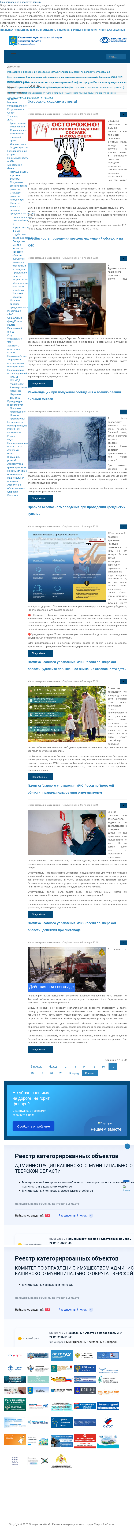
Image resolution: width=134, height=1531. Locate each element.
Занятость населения (13, 347)
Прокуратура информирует (15, 402)
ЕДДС (10, 439)
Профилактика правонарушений (15, 371)
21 (60, 1073)
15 (93, 1066)
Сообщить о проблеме (33, 1126)
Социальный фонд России (14, 319)
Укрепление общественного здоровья (15, 488)
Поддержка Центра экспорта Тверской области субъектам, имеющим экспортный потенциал (19, 255)
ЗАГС (10, 342)
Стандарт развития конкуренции (17, 196)
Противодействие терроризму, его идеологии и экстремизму (15, 361)
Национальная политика (15, 479)
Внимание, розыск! (13, 458)
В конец (90, 1073)
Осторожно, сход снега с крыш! (52, 101)
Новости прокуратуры (17, 416)
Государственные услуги (15, 152)
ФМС (10, 314)
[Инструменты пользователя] (123, 114)
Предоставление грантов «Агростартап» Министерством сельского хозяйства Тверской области (22, 284)
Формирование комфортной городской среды (18, 135)
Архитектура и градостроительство (15, 465)
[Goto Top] (127, 1147)
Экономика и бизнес (14, 166)
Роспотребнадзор (15, 425)
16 (103, 1066)
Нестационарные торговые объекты (20, 175)
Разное (11, 436)
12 (64, 1066)
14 (84, 1066)
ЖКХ (10, 119)
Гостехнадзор (15, 422)
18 (32, 1073)
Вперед (74, 1073)
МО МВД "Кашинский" (17, 381)
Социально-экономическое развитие (18, 185)
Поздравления (15, 109)
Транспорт (13, 116)
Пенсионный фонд (14, 329)
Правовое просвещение (18, 409)
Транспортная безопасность (18, 124)
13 (74, 1066)
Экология (12, 495)
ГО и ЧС (12, 352)
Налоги (11, 324)
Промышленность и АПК (15, 159)
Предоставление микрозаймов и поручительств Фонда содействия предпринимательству (25, 227)
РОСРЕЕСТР (14, 429)
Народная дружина (15, 395)
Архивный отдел (13, 451)
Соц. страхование (14, 336)
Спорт (10, 112)
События (12, 98)
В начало (36, 1066)
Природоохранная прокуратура (15, 444)
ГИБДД (14, 376)
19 (41, 1073)
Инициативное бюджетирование (20, 145)
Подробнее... (39, 383)
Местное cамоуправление (15, 103)
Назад (53, 1066)
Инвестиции (14, 310)
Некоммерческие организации (15, 472)
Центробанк (14, 432)
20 (51, 1073)
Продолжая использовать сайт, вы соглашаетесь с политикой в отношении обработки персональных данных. (62, 29)
